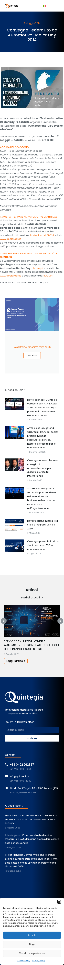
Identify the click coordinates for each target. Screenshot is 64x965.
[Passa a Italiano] (44, 6)
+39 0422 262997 (22, 765)
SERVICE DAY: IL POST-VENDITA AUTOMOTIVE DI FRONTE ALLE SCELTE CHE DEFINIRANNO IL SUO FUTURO (32, 645)
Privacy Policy (38, 960)
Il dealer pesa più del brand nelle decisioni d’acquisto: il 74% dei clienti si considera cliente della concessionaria (32, 839)
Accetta (32, 935)
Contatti (10, 755)
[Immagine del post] (32, 621)
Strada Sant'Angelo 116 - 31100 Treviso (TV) (34, 788)
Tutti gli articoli (30, 597)
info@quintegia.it (19, 776)
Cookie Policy (23, 960)
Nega (32, 944)
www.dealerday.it (10, 239)
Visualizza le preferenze (32, 953)
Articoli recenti (14, 805)
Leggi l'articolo (15, 661)
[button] (59, 901)
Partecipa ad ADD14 (41, 235)
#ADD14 (48, 275)
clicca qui (37, 268)
